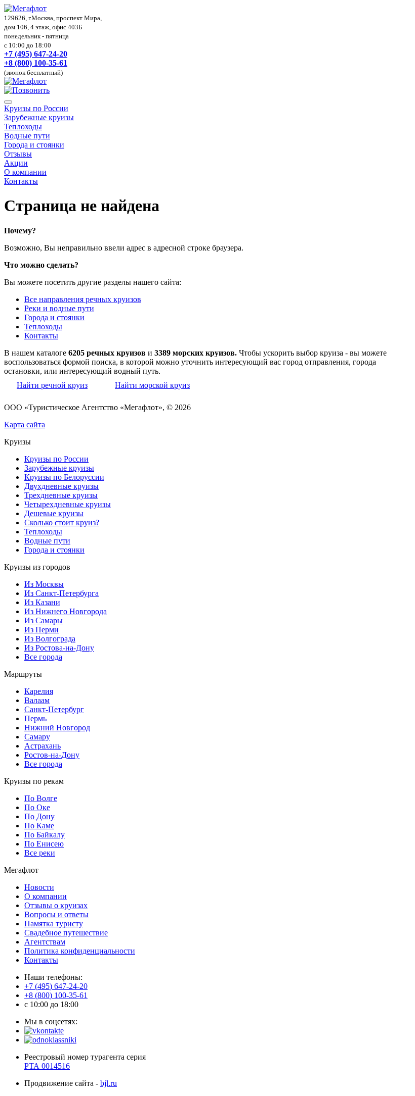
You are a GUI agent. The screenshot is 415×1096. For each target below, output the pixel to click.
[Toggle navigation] (8, 102)
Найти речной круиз (52, 385)
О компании (25, 172)
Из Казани (42, 602)
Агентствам (44, 941)
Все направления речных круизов (82, 299)
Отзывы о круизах (56, 905)
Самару (37, 736)
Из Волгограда (49, 638)
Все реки (39, 853)
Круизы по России (36, 108)
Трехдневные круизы (61, 495)
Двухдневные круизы (61, 486)
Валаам (37, 700)
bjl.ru (108, 1083)
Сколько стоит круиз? (61, 522)
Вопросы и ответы (56, 914)
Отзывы (18, 154)
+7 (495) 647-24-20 (35, 53)
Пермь (35, 718)
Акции (16, 163)
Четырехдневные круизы (67, 504)
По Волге (40, 798)
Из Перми (41, 629)
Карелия (38, 691)
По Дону (39, 816)
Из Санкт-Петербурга (61, 593)
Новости (39, 887)
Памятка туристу (53, 923)
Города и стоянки (34, 144)
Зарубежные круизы (39, 117)
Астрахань (42, 745)
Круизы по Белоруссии (64, 477)
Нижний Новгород (57, 727)
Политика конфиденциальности (79, 950)
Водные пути (27, 135)
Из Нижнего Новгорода (65, 611)
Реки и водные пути (59, 308)
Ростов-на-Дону (51, 755)
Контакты (21, 181)
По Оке (37, 807)
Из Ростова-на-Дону (59, 647)
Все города (43, 657)
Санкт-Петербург (54, 709)
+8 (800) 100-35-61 (35, 63)
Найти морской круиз (152, 385)
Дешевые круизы (54, 513)
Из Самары (43, 620)
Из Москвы (44, 584)
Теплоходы (23, 126)
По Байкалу (44, 834)
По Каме (39, 825)
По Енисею (44, 843)
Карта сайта (24, 424)
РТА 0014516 (47, 1066)
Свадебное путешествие (66, 932)
